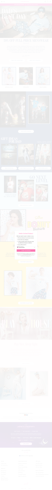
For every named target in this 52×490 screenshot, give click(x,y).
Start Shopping (26, 250)
